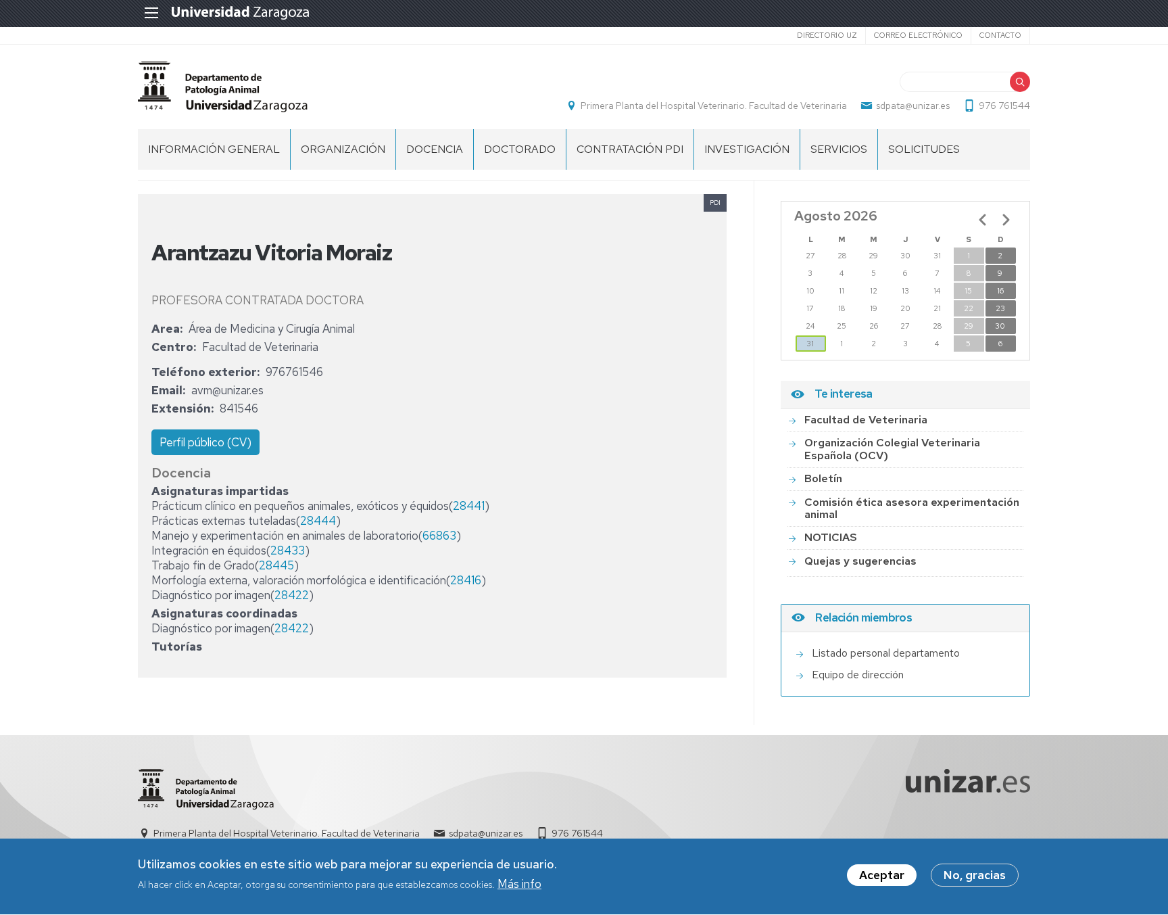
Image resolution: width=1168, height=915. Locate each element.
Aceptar (881, 875)
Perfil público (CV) (205, 442)
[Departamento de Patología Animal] (223, 87)
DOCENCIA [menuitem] (434, 149)
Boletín (823, 478)
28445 (276, 565)
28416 (465, 580)
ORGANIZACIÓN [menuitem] (343, 149)
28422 (291, 595)
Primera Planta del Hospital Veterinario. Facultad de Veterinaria (714, 105)
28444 (318, 520)
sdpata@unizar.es (913, 105)
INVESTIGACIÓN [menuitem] (746, 149)
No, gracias (975, 875)
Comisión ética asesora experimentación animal (911, 508)
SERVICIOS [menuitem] (838, 149)
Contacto (1000, 35)
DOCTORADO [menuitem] (520, 149)
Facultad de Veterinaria (865, 420)
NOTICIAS (830, 537)
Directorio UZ (827, 35)
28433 (287, 550)
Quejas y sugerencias (860, 561)
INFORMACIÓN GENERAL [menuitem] (214, 149)
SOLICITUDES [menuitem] (924, 149)
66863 (439, 535)
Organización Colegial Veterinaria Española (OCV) (892, 449)
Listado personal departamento (886, 653)
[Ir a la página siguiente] (1005, 219)
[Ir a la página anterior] (982, 219)
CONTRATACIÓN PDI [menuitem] (630, 149)
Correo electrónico (918, 35)
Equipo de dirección (858, 674)
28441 (469, 505)
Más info (519, 883)
